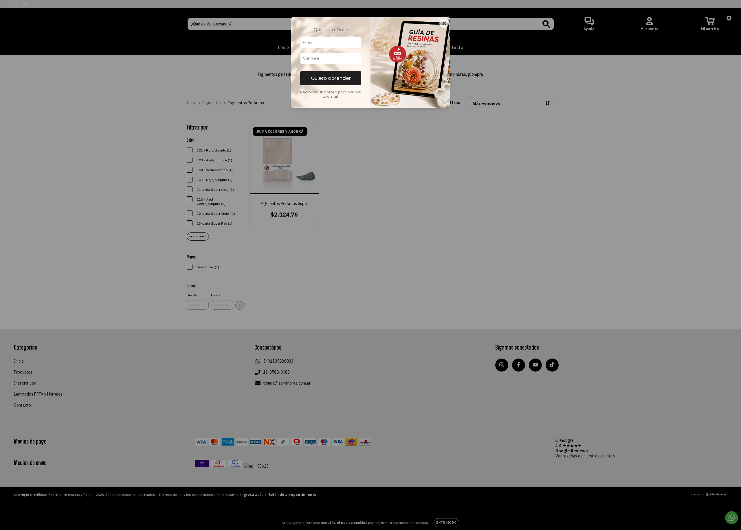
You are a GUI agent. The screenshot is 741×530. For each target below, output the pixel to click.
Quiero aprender (331, 78)
